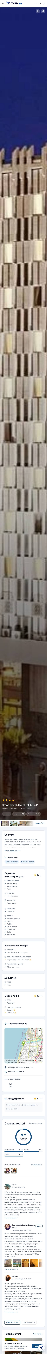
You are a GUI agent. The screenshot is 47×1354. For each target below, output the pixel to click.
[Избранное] (40, 4)
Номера (22, 828)
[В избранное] (38, 11)
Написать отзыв (36, 1123)
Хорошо (37, 1346)
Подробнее (20, 1348)
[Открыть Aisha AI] (41, 1348)
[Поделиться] (43, 11)
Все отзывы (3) (29, 1322)
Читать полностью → (11, 1218)
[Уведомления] (35, 4)
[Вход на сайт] (44, 4)
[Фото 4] (30, 823)
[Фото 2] (13, 823)
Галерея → (40, 823)
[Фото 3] (22, 823)
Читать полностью (11, 851)
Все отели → (38, 1334)
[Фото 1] (5, 823)
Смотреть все (37, 1165)
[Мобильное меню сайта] (3, 4)
